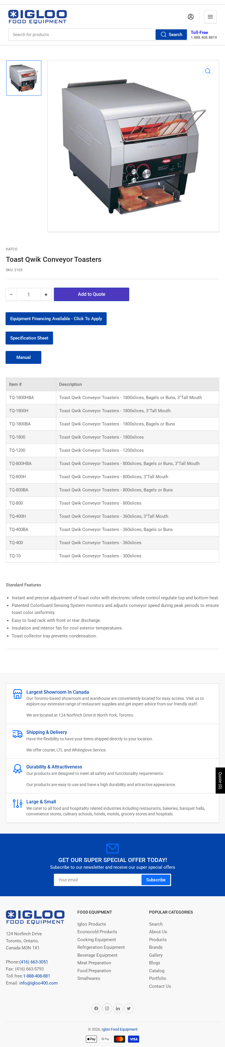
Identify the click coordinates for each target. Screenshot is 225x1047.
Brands (156, 947)
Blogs (154, 962)
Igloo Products (91, 924)
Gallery (156, 955)
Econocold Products (97, 931)
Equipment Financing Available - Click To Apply (56, 318)
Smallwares (88, 978)
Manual (23, 357)
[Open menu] (210, 16)
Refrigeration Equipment (101, 947)
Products (158, 939)
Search (175, 34)
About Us (158, 931)
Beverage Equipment (97, 955)
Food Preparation (94, 970)
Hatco (11, 249)
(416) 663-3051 (33, 962)
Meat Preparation (94, 962)
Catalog (156, 970)
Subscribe (156, 880)
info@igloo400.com (38, 983)
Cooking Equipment (96, 939)
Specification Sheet (29, 338)
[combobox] (98, 34)
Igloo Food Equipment (119, 1029)
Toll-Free (199, 32)
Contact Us (160, 986)
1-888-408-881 (36, 976)
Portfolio (157, 978)
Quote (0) (220, 780)
